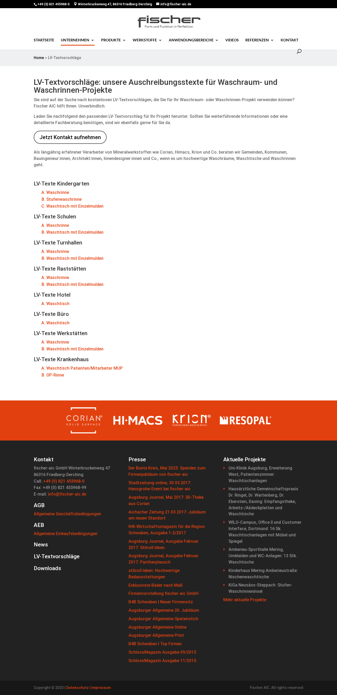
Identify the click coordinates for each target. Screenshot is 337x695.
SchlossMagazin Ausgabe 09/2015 (162, 652)
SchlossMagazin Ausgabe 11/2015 (162, 660)
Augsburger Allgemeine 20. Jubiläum (163, 610)
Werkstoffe (145, 40)
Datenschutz (77, 688)
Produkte (111, 40)
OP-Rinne (55, 375)
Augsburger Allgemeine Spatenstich (163, 618)
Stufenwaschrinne (64, 199)
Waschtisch (58, 303)
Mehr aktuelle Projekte (244, 599)
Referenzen (257, 40)
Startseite (44, 40)
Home (39, 58)
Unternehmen (75, 40)
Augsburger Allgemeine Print (156, 635)
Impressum (101, 688)
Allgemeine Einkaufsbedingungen (65, 533)
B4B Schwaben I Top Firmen (155, 643)
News (41, 544)
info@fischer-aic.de (67, 494)
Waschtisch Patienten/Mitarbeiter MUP (84, 368)
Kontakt (289, 40)
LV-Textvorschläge (57, 556)
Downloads (47, 568)
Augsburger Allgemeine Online (157, 627)
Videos (232, 40)
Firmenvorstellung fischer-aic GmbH (163, 593)
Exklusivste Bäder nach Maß (155, 585)
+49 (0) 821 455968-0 (64, 481)
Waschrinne (57, 192)
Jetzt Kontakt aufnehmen (70, 137)
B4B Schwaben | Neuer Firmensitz (160, 601)
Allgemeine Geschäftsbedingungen (67, 513)
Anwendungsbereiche (191, 40)
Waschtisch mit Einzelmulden (74, 206)
